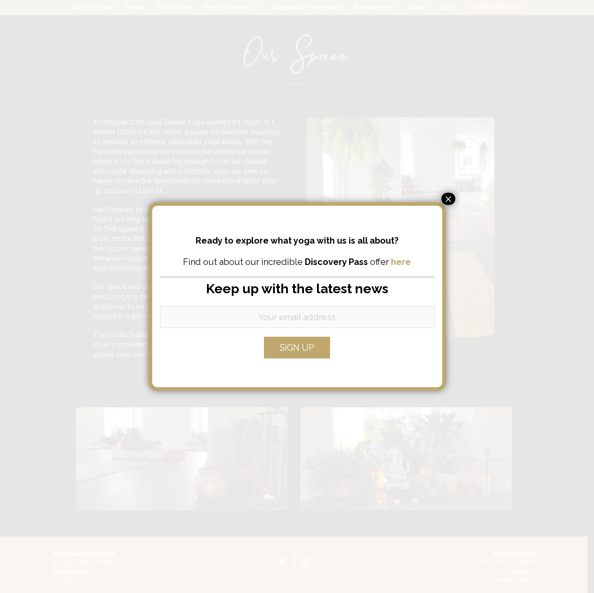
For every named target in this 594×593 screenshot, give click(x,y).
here (401, 262)
